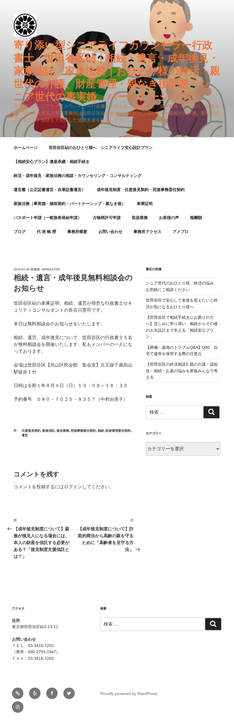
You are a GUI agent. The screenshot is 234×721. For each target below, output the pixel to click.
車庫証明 (145, 203)
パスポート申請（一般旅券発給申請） (48, 217)
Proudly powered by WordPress (128, 693)
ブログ (20, 231)
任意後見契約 (31, 430)
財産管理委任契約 (118, 430)
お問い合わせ (110, 231)
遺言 (25, 435)
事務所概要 (77, 231)
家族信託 (48, 430)
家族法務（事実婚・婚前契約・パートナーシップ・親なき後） (70, 203)
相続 (101, 430)
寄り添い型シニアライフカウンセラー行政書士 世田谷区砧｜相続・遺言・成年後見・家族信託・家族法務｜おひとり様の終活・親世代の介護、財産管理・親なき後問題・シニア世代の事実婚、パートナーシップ (117, 70)
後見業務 (63, 430)
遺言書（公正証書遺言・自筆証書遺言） (50, 189)
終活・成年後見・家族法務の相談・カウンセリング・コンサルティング (78, 175)
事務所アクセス (148, 231)
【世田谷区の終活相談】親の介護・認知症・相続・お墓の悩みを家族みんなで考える (182, 370)
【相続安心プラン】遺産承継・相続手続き (52, 161)
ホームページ (26, 147)
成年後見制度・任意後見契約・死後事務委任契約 (141, 189)
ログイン (73, 486)
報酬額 (196, 217)
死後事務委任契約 (83, 430)
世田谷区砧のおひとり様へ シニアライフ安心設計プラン (101, 147)
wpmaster (51, 269)
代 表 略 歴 (46, 231)
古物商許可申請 (107, 217)
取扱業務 (140, 217)
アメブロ (181, 231)
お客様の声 (169, 217)
